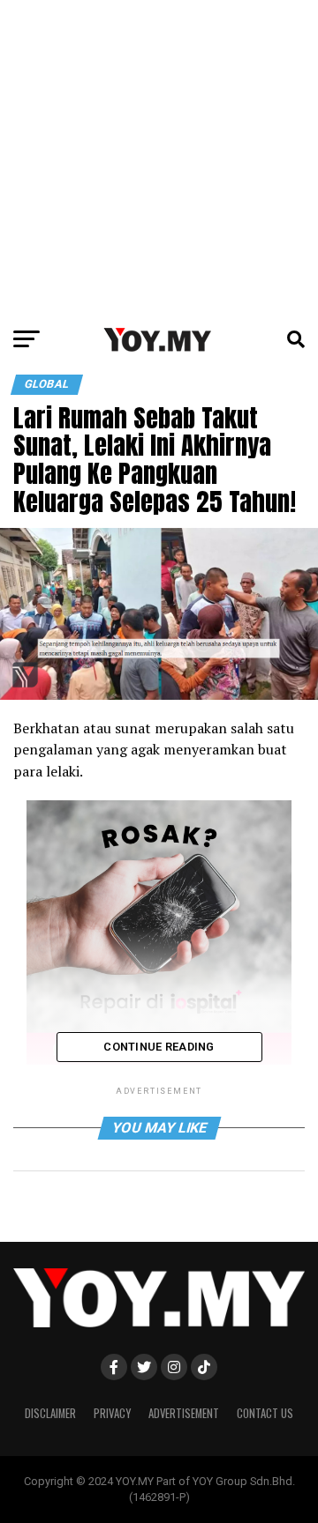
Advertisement (183, 1413)
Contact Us (265, 1413)
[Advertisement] (159, 158)
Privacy (112, 1413)
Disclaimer (50, 1413)
